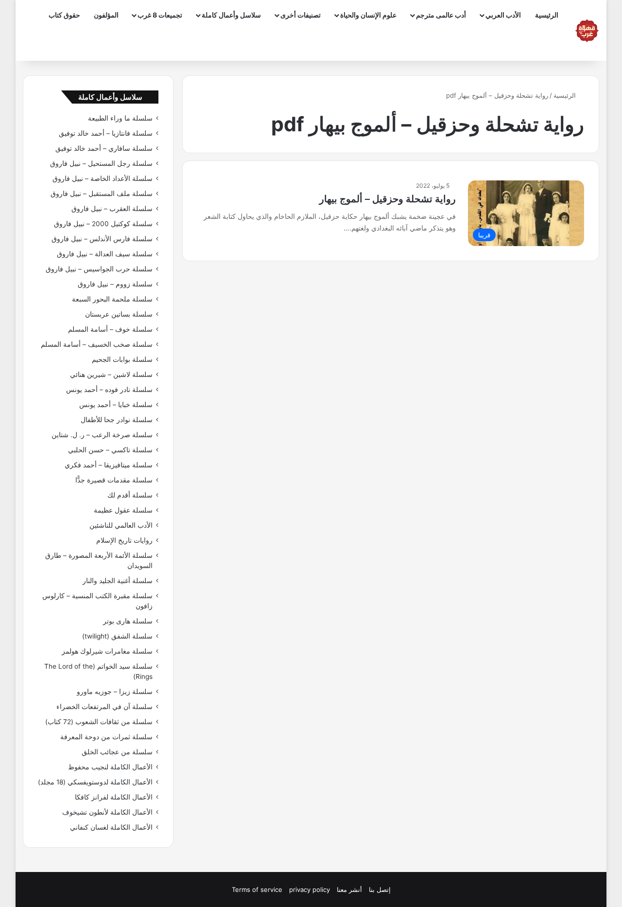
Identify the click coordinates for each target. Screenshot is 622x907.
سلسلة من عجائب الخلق (117, 752)
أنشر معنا (349, 889)
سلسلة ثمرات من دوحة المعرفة (106, 737)
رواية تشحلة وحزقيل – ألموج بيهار (387, 199)
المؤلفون (106, 15)
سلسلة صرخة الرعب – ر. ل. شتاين (102, 435)
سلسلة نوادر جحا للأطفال (117, 420)
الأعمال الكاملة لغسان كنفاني (111, 827)
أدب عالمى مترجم (441, 15)
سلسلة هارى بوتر (128, 621)
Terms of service (257, 889)
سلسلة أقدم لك (130, 495)
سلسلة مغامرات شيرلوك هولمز (107, 651)
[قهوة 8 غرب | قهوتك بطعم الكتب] (587, 30)
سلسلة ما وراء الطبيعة (120, 118)
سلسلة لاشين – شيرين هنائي (111, 374)
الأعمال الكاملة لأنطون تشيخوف (107, 812)
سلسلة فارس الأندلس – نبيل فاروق (102, 239)
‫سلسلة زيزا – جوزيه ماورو (115, 691)
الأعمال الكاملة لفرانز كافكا (114, 797)
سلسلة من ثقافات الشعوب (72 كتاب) (99, 722)
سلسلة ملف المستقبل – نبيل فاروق (102, 193)
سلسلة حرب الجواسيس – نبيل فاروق (99, 269)
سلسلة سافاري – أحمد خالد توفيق (104, 148)
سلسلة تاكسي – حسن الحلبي (110, 450)
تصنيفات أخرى (300, 15)
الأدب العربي (503, 15)
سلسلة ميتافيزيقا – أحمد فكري (109, 465)
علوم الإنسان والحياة (368, 15)
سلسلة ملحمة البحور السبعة (112, 299)
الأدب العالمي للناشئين (121, 525)
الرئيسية (546, 15)
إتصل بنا (380, 889)
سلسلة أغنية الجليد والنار (118, 581)
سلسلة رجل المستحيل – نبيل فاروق (101, 163)
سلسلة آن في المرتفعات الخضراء (104, 707)
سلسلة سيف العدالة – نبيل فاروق (105, 254)
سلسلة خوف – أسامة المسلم (110, 329)
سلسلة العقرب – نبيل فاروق (112, 209)
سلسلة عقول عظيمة (123, 510)
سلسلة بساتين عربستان (119, 314)
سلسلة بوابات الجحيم (122, 359)
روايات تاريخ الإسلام (124, 540)
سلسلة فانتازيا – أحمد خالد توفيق (106, 133)
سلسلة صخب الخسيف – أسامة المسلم (97, 344)
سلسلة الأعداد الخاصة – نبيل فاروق (102, 178)
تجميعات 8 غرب (160, 15)
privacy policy (309, 889)
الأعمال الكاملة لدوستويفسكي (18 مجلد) (95, 782)
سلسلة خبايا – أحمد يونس (116, 405)
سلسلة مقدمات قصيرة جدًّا (114, 480)
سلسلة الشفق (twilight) (117, 636)
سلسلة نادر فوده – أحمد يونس (109, 389)
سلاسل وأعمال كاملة (231, 15)
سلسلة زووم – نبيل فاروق (115, 284)
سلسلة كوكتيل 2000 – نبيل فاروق (103, 224)
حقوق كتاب (64, 15)
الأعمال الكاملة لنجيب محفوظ (110, 767)
